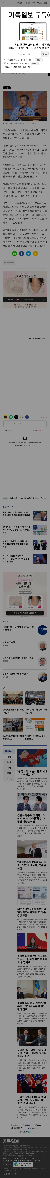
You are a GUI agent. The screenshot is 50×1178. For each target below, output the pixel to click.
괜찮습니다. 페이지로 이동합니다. (17, 67)
